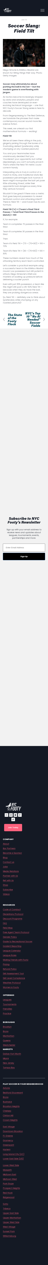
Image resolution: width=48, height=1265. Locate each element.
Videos (6, 894)
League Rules (9, 955)
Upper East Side (11, 1213)
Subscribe (8, 889)
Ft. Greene (8, 1135)
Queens (6, 1040)
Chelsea (7, 1110)
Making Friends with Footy (15, 959)
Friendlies (7, 1008)
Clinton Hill (8, 1115)
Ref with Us (8, 880)
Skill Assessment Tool (13, 973)
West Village (9, 1226)
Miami (6, 1058)
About (6, 843)
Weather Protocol (12, 982)
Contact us (8, 862)
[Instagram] (11, 815)
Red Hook (8, 1192)
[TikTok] (13, 819)
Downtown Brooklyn (13, 1131)
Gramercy (8, 1140)
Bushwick (7, 1101)
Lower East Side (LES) (13, 1158)
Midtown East (9, 1174)
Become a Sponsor (12, 853)
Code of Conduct (12, 909)
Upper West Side (11, 1222)
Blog (5, 857)
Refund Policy (10, 969)
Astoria (6, 1088)
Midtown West (10, 1179)
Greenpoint (8, 1145)
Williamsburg (9, 1236)
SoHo (5, 1204)
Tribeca (6, 1208)
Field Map (8, 927)
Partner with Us (10, 875)
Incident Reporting (12, 946)
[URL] (6, 815)
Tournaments (9, 1004)
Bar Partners (9, 848)
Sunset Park (9, 1231)
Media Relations (11, 871)
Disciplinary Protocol (13, 914)
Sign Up (24, 556)
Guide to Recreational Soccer (17, 941)
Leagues (7, 999)
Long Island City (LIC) (13, 1154)
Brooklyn (7, 1026)
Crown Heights (10, 1120)
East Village (9, 1126)
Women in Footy (11, 987)
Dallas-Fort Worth (12, 1053)
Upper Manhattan (12, 1217)
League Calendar (12, 950)
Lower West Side (11, 1165)
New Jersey (8, 1063)
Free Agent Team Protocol (16, 932)
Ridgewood (8, 1197)
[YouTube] (15, 815)
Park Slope (8, 1183)
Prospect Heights (11, 1188)
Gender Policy (10, 937)
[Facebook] (20, 815)
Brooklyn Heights (11, 1106)
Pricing (6, 964)
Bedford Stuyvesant (13, 1092)
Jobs (5, 866)
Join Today (13, 827)
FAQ (5, 923)
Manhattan (8, 1035)
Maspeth (7, 1170)
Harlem (6, 1149)
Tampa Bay (9, 1067)
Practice (7, 1013)
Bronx (5, 1031)
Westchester (9, 1045)
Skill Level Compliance (14, 978)
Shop (5, 885)
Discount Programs (12, 918)
